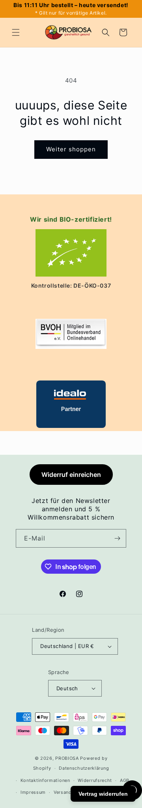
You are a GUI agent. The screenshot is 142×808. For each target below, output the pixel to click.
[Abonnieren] (117, 538)
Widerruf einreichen (71, 474)
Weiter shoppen (71, 149)
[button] (15, 32)
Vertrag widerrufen (103, 794)
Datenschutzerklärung (84, 768)
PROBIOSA (67, 758)
